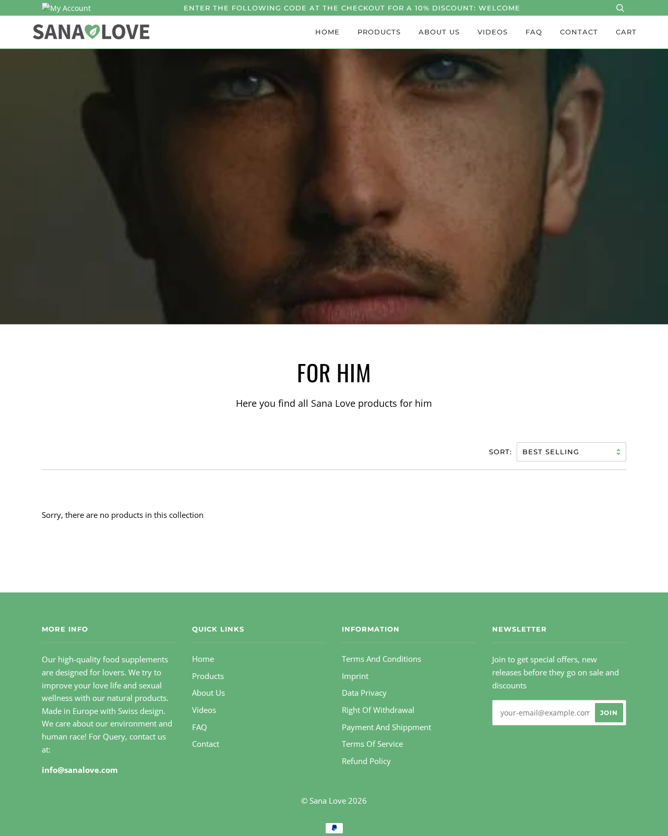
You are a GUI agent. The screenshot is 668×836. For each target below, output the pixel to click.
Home (327, 32)
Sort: (502, 451)
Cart (626, 32)
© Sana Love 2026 (334, 800)
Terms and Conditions (381, 658)
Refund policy (366, 761)
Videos (493, 32)
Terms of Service (372, 743)
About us (439, 32)
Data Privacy (364, 692)
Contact (579, 32)
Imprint (355, 676)
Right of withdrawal (378, 710)
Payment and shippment (386, 727)
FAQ (534, 32)
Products (379, 32)
